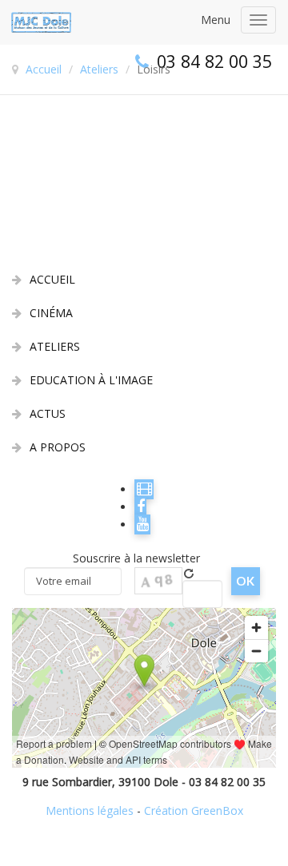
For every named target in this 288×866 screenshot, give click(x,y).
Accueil (52, 279)
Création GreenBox (193, 810)
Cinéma (51, 312)
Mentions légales (90, 810)
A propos (58, 447)
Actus (48, 413)
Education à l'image (91, 379)
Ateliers (55, 346)
